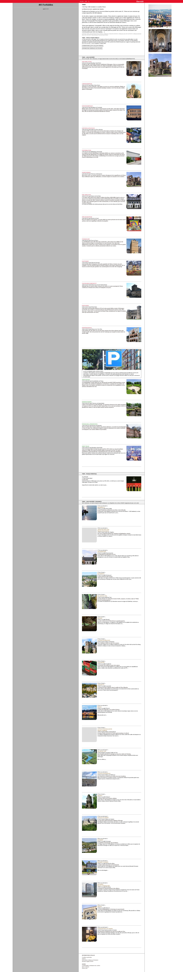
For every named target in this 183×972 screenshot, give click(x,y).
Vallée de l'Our (102, 751)
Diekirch (100, 795)
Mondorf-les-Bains (103, 862)
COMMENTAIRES (86, 45)
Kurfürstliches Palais (88, 128)
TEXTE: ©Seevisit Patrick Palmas (93, 33)
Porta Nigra (85, 305)
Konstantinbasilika (87, 106)
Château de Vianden (103, 817)
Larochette (101, 684)
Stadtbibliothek (86, 150)
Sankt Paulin (85, 446)
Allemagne (85, 476)
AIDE (86, 1)
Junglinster (101, 662)
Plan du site (84, 968)
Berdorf (100, 618)
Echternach (101, 573)
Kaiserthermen (86, 172)
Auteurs (84, 958)
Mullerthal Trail (102, 596)
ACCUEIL (82, 1)
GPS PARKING (99, 45)
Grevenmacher (102, 551)
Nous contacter (85, 966)
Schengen (100, 839)
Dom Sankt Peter (87, 61)
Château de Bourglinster (105, 729)
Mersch (100, 906)
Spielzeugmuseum (87, 216)
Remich (99, 706)
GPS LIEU (93, 45)
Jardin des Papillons (103, 529)
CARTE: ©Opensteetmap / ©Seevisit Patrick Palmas (98, 35)
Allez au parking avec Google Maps (93, 371)
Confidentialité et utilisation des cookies (91, 965)
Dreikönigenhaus (87, 327)
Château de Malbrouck (104, 773)
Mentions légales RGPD (87, 961)
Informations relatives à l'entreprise (90, 960)
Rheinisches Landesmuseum (89, 424)
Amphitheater (86, 379)
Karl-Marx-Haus (86, 194)
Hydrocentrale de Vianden (105, 928)
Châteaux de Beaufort (104, 640)
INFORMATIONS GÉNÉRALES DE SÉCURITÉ (92, 48)
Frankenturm (86, 239)
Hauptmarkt (85, 261)
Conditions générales (87, 957)
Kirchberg (100, 884)
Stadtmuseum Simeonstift (89, 283)
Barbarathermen (87, 401)
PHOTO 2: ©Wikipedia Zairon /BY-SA (122, 33)
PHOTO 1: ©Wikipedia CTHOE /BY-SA (107, 33)
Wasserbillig (101, 507)
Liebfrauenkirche (87, 83)
